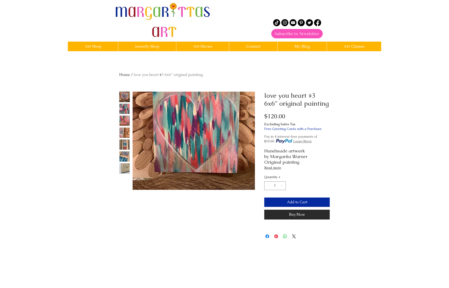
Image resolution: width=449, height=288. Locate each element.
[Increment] (282, 186)
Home (124, 74)
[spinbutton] (275, 186)
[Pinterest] (301, 22)
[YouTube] (293, 22)
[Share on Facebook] (267, 236)
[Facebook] (317, 22)
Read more (272, 168)
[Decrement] (268, 186)
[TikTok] (276, 22)
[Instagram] (284, 22)
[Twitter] (309, 22)
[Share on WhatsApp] (285, 236)
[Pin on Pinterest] (276, 236)
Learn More (302, 141)
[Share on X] (294, 236)
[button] (253, 46)
